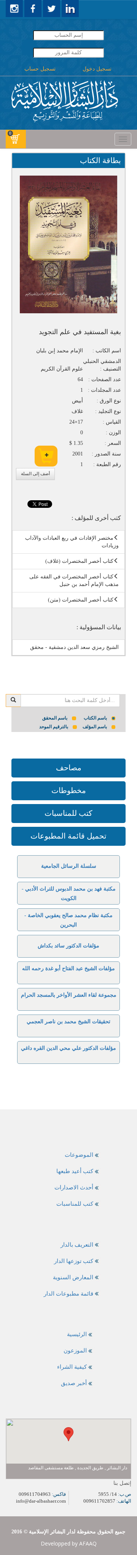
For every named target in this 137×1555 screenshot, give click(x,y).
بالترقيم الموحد (53, 726)
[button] (68, 1434)
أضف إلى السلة (35, 473)
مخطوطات (68, 790)
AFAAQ (88, 1543)
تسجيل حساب (40, 69)
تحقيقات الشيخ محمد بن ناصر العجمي (68, 1021)
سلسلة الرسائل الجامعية (68, 866)
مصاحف (68, 767)
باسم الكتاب (95, 718)
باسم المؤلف (95, 726)
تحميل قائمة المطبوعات (68, 836)
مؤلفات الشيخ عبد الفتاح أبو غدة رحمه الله (68, 968)
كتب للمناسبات (68, 813)
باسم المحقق (54, 718)
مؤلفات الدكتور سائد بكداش (68, 946)
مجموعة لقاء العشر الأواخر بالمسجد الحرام (68, 995)
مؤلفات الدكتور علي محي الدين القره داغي (68, 1048)
